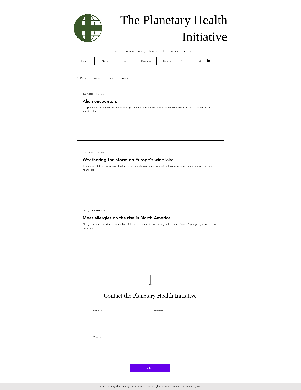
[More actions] (218, 94)
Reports (124, 77)
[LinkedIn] (208, 61)
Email (95, 324)
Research (96, 77)
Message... (98, 337)
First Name (98, 310)
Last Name (158, 310)
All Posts (81, 77)
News (110, 77)
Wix (198, 386)
